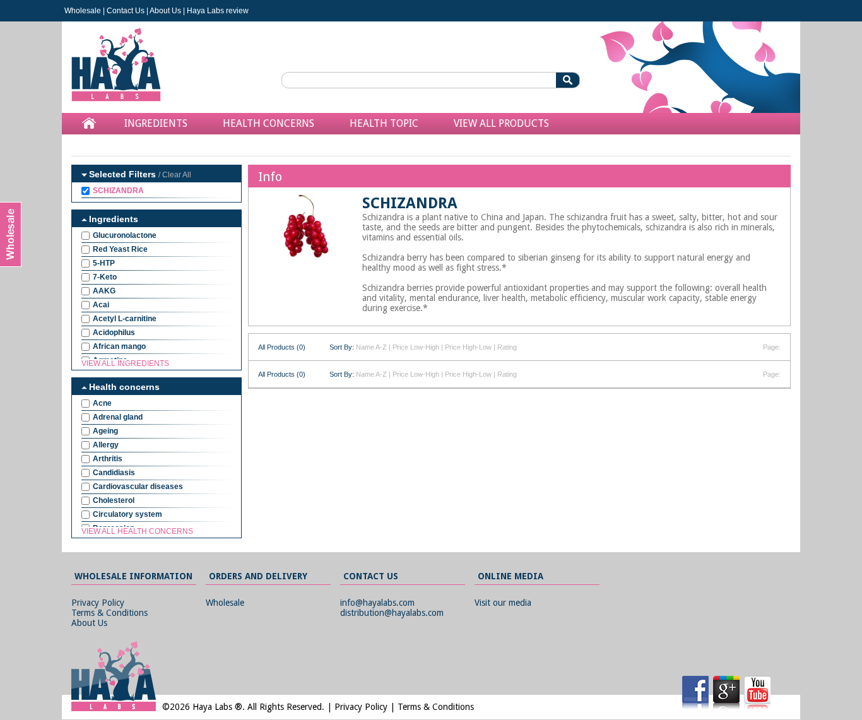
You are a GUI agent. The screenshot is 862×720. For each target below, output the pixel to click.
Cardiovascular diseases (138, 486)
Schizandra (118, 190)
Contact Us (126, 10)
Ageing (105, 431)
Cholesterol (113, 500)
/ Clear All (174, 174)
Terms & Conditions (109, 613)
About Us (165, 10)
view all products (501, 123)
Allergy (106, 444)
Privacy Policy (97, 603)
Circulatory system (127, 514)
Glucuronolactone (124, 235)
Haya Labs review (218, 10)
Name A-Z (371, 347)
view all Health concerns (137, 531)
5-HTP (104, 263)
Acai (101, 304)
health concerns (268, 123)
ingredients (155, 123)
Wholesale (82, 10)
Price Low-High (416, 347)
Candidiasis (114, 472)
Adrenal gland (118, 417)
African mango (119, 346)
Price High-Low (468, 347)
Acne (102, 403)
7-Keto (105, 277)
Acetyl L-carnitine (124, 318)
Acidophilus (114, 332)
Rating (507, 347)
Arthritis (107, 458)
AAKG (104, 290)
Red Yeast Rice (120, 249)
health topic (384, 123)
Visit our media (503, 603)
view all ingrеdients (125, 363)
